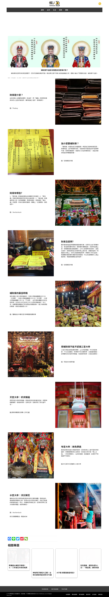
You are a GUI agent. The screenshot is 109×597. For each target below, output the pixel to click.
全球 (48, 10)
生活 (54, 10)
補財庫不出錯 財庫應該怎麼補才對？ (31, 78)
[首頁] (54, 3)
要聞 (42, 10)
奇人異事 (19, 78)
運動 (66, 10)
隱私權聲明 (74, 594)
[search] (99, 3)
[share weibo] (22, 538)
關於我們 (88, 594)
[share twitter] (17, 538)
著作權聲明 (81, 594)
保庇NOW (24, 516)
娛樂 (60, 10)
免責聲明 (68, 594)
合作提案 (94, 594)
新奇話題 (13, 78)
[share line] (13, 538)
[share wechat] (26, 538)
